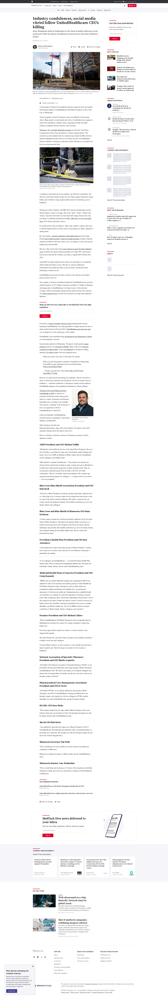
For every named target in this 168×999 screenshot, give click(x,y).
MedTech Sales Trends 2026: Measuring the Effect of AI (123, 120)
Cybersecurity (82, 10)
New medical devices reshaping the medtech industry (122, 108)
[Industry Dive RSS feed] (45, 957)
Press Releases (68, 5)
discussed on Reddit (62, 347)
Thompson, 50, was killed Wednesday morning (55, 130)
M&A (62, 10)
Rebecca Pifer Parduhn (45, 46)
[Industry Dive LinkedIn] (34, 957)
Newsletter (57, 964)
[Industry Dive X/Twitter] (41, 957)
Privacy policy (65, 992)
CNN (68, 218)
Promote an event (118, 275)
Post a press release (119, 200)
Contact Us (57, 961)
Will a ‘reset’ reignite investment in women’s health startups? (121, 229)
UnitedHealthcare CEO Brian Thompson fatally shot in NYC (62, 786)
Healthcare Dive (64, 1)
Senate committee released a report (60, 323)
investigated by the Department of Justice (78, 336)
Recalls (68, 10)
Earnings (74, 10)
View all (109, 140)
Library (54, 5)
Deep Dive (48, 5)
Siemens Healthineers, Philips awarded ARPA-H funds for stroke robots (126, 69)
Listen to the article (50, 103)
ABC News (74, 218)
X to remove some (52, 352)
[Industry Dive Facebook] (38, 957)
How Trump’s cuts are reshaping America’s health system (120, 238)
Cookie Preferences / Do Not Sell (102, 992)
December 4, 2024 (50, 373)
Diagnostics (107, 10)
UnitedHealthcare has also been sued (78, 329)
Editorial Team (58, 958)
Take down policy (85, 992)
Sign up (133, 5)
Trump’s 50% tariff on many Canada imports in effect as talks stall (125, 88)
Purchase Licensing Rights (62, 967)
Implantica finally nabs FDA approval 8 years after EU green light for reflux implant (121, 218)
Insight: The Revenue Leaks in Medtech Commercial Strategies (124, 132)
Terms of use (74, 992)
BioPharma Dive (55, 1)
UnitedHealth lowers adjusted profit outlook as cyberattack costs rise (66, 793)
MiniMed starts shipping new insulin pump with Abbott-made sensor (125, 59)
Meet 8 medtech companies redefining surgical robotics (72, 921)
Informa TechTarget (91, 984)
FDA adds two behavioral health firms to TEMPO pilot (126, 79)
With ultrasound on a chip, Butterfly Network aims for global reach (72, 900)
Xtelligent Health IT (74, 1)
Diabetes (99, 10)
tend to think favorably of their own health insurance (62, 239)
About (56, 955)
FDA (58, 10)
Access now (11, 991)
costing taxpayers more (49, 293)
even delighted (68, 349)
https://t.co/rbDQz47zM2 (52, 367)
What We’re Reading (60, 973)
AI (88, 10)
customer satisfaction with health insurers (65, 236)
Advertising (80, 955)
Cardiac (93, 10)
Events (60, 5)
